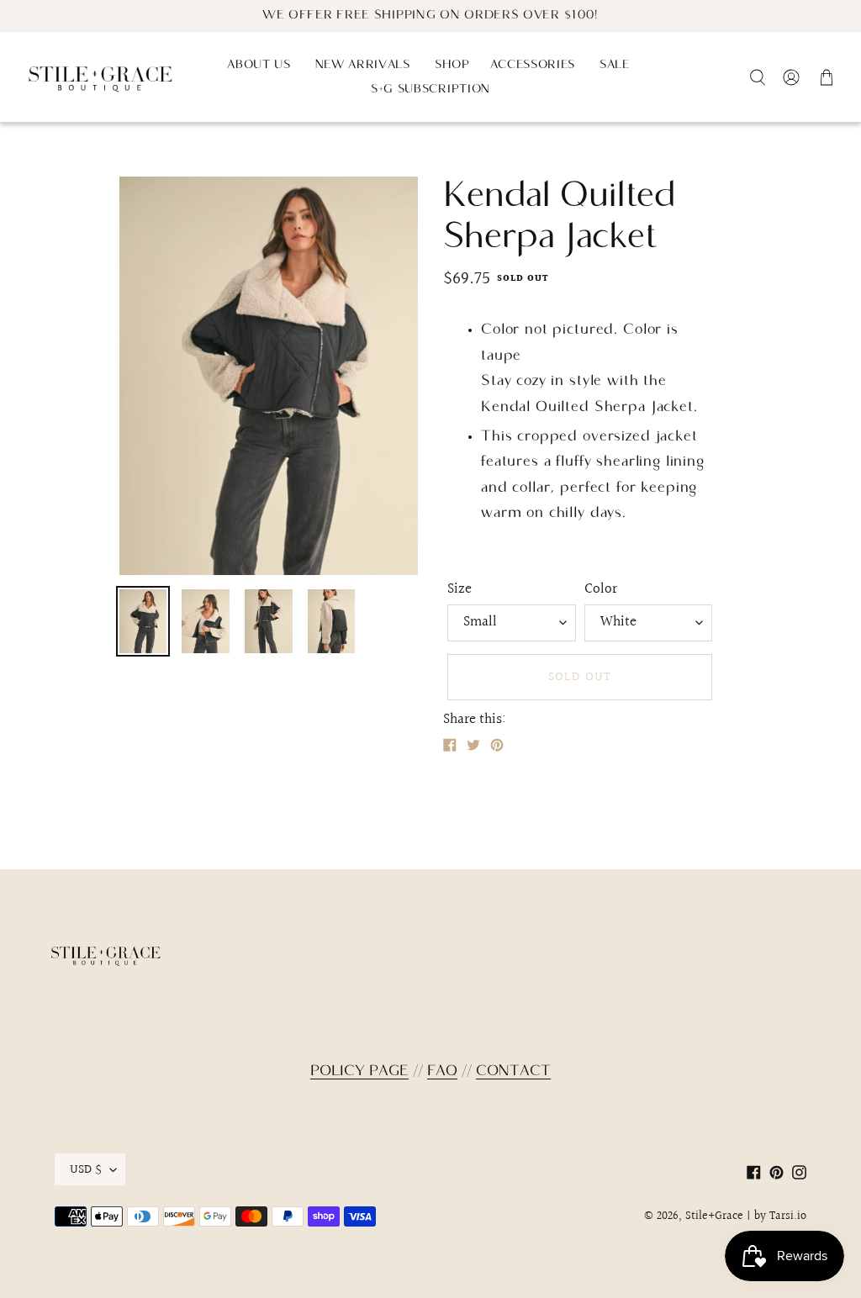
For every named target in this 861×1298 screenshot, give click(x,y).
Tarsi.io (787, 1216)
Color (600, 589)
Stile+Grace (714, 1216)
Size (459, 589)
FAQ (442, 1071)
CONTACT (513, 1071)
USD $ (86, 1169)
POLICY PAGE (359, 1071)
